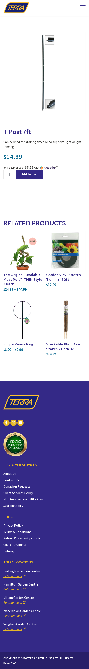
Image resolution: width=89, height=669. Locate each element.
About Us (9, 473)
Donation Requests (16, 486)
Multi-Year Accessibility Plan (23, 499)
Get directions (12, 576)
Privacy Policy (13, 525)
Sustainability (13, 506)
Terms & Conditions (17, 532)
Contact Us (11, 480)
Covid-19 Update (14, 545)
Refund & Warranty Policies (22, 538)
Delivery (9, 551)
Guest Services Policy (18, 493)
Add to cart (29, 174)
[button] (44, 167)
